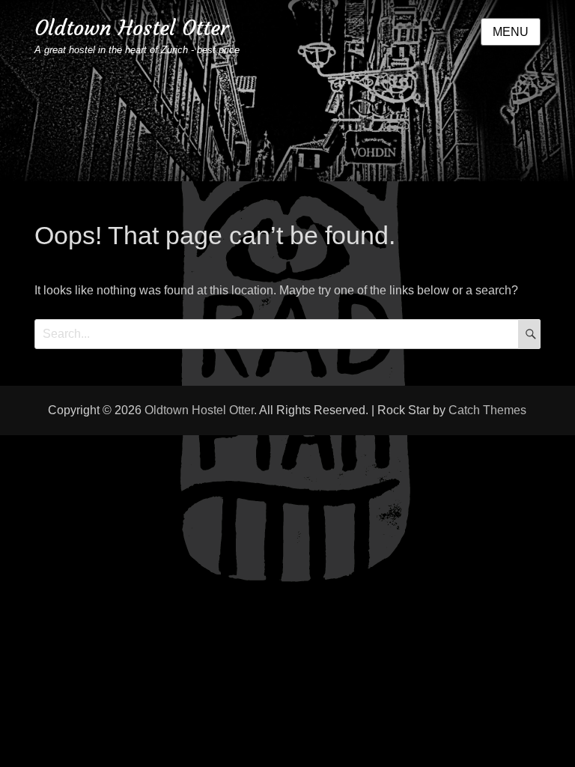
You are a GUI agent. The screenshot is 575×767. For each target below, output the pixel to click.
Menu (511, 31)
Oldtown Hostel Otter (131, 28)
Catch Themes (487, 410)
